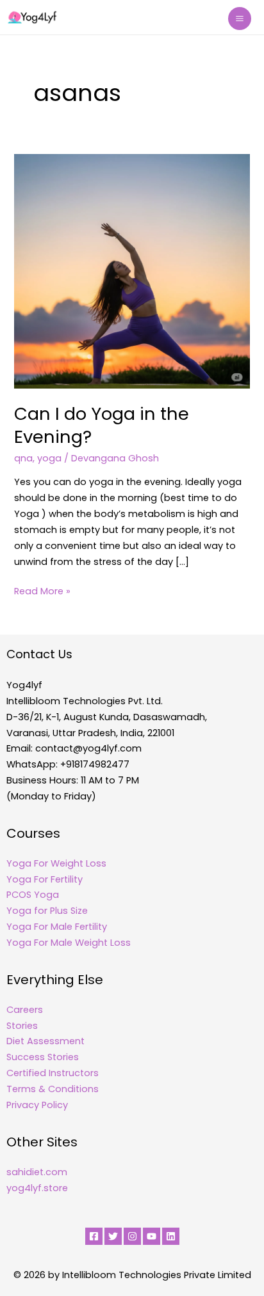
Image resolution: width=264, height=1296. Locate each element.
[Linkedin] (170, 1236)
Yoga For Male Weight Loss (68, 942)
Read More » (42, 590)
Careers (24, 1009)
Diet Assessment (45, 1041)
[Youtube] (151, 1236)
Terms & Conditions (52, 1089)
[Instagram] (132, 1236)
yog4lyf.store (37, 1188)
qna (23, 458)
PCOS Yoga (32, 894)
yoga (49, 458)
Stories (22, 1025)
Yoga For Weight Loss (56, 863)
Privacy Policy (37, 1105)
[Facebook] (94, 1236)
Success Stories (42, 1057)
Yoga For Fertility (44, 879)
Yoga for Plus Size (47, 910)
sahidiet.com (36, 1172)
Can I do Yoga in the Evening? (101, 425)
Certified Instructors (52, 1073)
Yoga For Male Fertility (56, 926)
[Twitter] (113, 1236)
